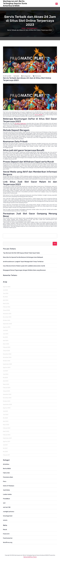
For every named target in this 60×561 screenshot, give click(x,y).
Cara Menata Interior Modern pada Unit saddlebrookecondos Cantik (24, 266)
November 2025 (7, 317)
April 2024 (5, 381)
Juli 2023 (5, 411)
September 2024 (7, 364)
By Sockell (16, 76)
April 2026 (5, 300)
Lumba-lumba (7, 494)
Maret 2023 (6, 424)
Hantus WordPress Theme (30, 557)
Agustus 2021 (6, 441)
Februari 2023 (6, 428)
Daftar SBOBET (39, 114)
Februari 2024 (6, 387)
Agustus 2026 (6, 286)
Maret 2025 (6, 344)
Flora (4, 481)
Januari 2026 (6, 310)
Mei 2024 (5, 377)
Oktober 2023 (6, 401)
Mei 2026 (5, 297)
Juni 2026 (5, 293)
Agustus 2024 (6, 367)
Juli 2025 (5, 330)
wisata (5, 520)
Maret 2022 (6, 431)
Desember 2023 (7, 394)
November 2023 (7, 397)
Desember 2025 (7, 313)
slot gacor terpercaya (20, 123)
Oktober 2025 (6, 320)
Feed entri (6, 534)
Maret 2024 (6, 384)
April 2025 (5, 340)
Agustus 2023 (6, 408)
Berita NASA (7, 468)
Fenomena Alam (8, 477)
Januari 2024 (6, 391)
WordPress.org (7, 542)
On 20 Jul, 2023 (7, 76)
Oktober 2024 (6, 360)
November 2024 (7, 357)
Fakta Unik (6, 473)
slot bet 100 (6, 507)
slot (4, 503)
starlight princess (8, 511)
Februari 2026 (6, 307)
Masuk (5, 529)
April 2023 (5, 421)
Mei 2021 (5, 448)
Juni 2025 (5, 334)
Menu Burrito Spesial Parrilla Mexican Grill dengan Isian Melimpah (23, 257)
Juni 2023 (5, 414)
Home (23, 28)
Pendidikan (6, 498)
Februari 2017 (6, 455)
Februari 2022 (6, 434)
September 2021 (7, 438)
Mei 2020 (5, 451)
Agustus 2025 (6, 327)
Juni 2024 (5, 374)
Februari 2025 (6, 347)
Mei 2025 (5, 337)
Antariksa (6, 464)
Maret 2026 (6, 303)
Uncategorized (32, 28)
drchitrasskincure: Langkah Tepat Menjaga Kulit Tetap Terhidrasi (23, 261)
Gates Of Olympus (8, 486)
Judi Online (6, 490)
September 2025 (7, 323)
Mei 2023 (5, 418)
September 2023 (7, 404)
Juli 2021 (5, 445)
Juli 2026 (5, 290)
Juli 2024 (5, 371)
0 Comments (37, 76)
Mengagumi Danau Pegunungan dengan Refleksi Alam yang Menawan (24, 270)
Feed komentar (7, 538)
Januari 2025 (6, 350)
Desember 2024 (7, 354)
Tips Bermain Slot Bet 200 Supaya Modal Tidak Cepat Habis (21, 253)
